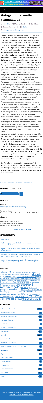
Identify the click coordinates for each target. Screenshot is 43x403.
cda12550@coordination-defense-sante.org (13, 207)
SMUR (34, 296)
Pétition (4, 292)
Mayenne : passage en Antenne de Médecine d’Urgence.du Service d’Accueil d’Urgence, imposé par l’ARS (20, 255)
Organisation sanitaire (8, 354)
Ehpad (20, 281)
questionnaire (13, 292)
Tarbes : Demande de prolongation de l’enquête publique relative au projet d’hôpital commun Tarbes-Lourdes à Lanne (21, 261)
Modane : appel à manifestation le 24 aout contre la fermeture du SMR (18, 244)
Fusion (22, 283)
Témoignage (5, 239)
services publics (21, 296)
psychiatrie (30, 290)
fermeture (35, 281)
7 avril (14, 272)
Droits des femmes (7, 320)
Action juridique (24, 272)
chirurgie (6, 30)
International (5, 339)
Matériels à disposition (8, 342)
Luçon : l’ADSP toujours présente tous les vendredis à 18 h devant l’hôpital (20, 250)
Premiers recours (6, 361)
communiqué (10, 277)
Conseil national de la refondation (20, 278)
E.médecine (4, 324)
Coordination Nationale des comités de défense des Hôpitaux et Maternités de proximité (24, 393)
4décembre (6, 272)
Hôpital (24, 27)
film (17, 283)
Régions (3, 376)
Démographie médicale (8, 316)
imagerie (34, 283)
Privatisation (5, 365)
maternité (13, 30)
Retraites (27, 294)
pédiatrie (38, 290)
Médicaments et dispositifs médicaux (13, 346)
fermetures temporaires (7, 283)
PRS (23, 290)
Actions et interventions (9, 309)
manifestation (26, 285)
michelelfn (6, 24)
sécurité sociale (12, 299)
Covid (12, 281)
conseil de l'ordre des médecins (26, 276)
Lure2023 (14, 285)
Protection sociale (7, 369)
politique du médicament (10, 290)
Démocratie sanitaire (8, 312)
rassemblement (28, 292)
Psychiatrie (4, 372)
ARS (5, 274)
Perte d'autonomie (7, 357)
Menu (6, 10)
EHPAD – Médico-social (8, 327)
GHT (27, 283)
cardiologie (11, 274)
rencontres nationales (12, 294)
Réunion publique (8, 296)
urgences (20, 30)
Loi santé (6, 285)
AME (34, 272)
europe (26, 281)
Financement (5, 331)
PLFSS (33, 287)
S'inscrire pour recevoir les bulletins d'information (16, 183)
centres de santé (24, 274)
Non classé (4, 350)
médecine (24, 287)
